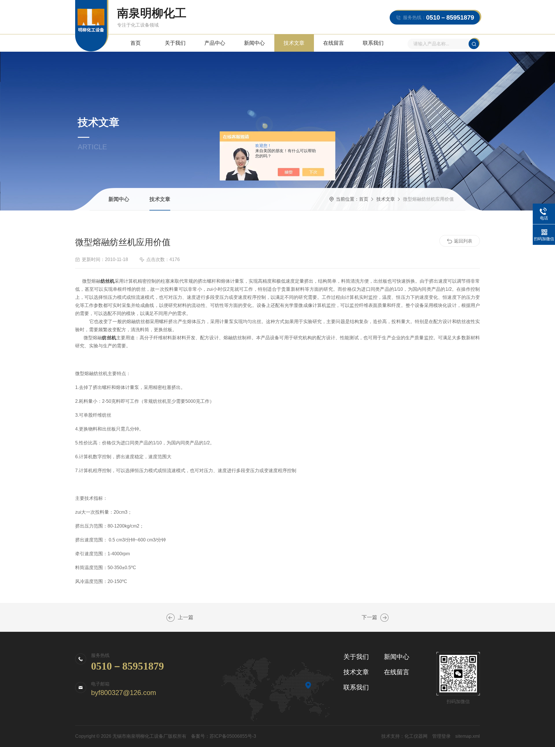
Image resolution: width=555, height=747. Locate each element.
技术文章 (294, 43)
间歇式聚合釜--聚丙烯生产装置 (384, 617)
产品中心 (214, 43)
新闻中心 (254, 43)
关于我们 (175, 43)
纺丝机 (107, 281)
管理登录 (441, 736)
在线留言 (333, 43)
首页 (135, 43)
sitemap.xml (467, 736)
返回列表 (463, 241)
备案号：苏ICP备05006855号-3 (223, 736)
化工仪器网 (416, 736)
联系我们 (373, 43)
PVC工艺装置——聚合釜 (170, 617)
